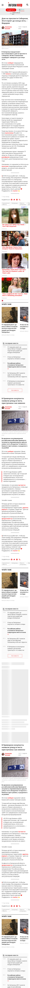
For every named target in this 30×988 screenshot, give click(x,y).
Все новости (15, 390)
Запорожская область (6, 203)
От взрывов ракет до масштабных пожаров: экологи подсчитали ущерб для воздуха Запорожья (10, 328)
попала (8, 74)
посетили (5, 166)
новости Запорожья (23, 203)
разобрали (5, 157)
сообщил (10, 63)
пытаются (21, 485)
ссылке (15, 191)
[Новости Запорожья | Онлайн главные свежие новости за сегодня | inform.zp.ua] (15, 5)
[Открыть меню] (3, 5)
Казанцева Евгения (8, 27)
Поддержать (11, 10)
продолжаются (7, 519)
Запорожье (15, 203)
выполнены (9, 133)
